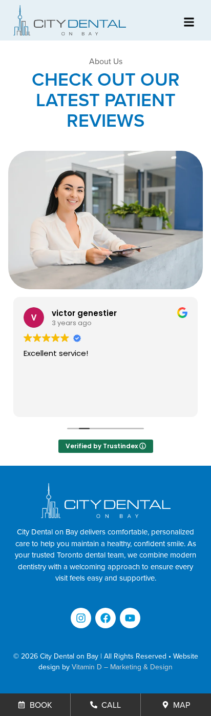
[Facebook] (105, 618)
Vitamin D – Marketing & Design (122, 667)
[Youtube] (130, 618)
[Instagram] (81, 618)
